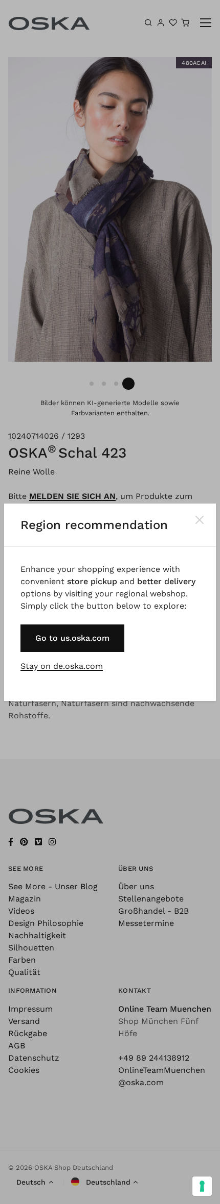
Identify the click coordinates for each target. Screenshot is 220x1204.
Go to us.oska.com (72, 638)
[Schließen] (199, 520)
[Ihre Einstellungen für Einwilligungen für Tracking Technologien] (202, 1186)
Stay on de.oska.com (61, 666)
